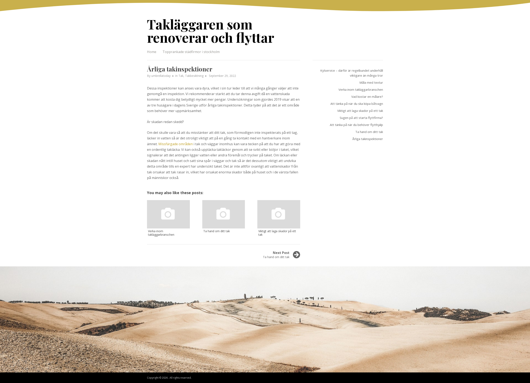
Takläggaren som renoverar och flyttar (210, 30)
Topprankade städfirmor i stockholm (191, 52)
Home (151, 52)
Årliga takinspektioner (367, 139)
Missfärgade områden (175, 144)
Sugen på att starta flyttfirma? (361, 118)
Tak (180, 76)
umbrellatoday (161, 76)
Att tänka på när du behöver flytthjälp (356, 125)
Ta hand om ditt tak (369, 132)
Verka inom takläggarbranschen (360, 89)
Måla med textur (371, 82)
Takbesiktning (194, 76)
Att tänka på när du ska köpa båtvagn (356, 103)
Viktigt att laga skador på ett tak (360, 111)
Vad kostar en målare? (367, 96)
